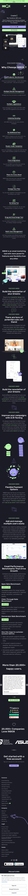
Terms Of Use (5, 829)
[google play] (19, 864)
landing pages (19, 329)
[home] (6, 6)
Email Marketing (5, 780)
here (22, 538)
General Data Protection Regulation (10, 833)
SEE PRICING (14, 30)
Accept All (14, 892)
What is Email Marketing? (7, 852)
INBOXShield (4, 844)
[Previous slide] (1, 685)
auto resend (13, 431)
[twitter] (11, 860)
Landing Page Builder (7, 791)
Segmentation (5, 795)
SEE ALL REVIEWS (14, 700)
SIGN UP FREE (14, 765)
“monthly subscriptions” (18, 500)
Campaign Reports (6, 797)
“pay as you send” (10, 502)
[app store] (9, 864)
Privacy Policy (5, 826)
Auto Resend (5, 788)
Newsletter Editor (6, 784)
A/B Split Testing (6, 786)
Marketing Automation (7, 782)
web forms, (11, 329)
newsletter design (16, 297)
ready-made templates (9, 305)
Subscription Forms (6, 793)
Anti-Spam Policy (6, 831)
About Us (4, 811)
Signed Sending (5, 803)
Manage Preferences (14, 889)
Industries (4, 805)
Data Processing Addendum (8, 842)
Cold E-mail (4, 801)
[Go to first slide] (27, 685)
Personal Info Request (7, 840)
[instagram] (16, 860)
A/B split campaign (11, 425)
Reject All (14, 885)
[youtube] (14, 860)
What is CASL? (5, 850)
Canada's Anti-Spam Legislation (9, 835)
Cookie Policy (4, 881)
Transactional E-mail (6, 799)
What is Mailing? (5, 854)
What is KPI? (4, 856)
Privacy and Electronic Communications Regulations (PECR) (11, 838)
